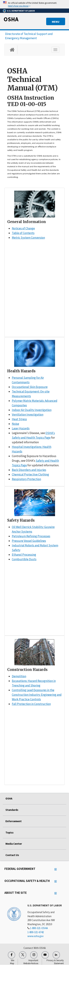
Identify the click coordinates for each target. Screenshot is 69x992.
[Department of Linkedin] (56, 955)
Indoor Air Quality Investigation (31, 410)
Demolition (19, 676)
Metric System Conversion (28, 238)
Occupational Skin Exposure (30, 387)
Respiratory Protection (26, 479)
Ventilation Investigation (27, 414)
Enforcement (13, 821)
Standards (11, 810)
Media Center (13, 843)
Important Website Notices (30, 962)
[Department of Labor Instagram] (34, 955)
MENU (55, 21)
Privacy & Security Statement (55, 962)
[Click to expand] (34, 4)
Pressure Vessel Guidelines (29, 541)
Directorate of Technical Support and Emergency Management (29, 36)
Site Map (12, 962)
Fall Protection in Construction (31, 704)
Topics (9, 832)
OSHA (11, 19)
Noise (15, 424)
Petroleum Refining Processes (31, 536)
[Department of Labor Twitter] (22, 955)
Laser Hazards (21, 428)
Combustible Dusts (24, 559)
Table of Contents (23, 233)
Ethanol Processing (24, 555)
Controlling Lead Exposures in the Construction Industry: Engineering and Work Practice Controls (37, 694)
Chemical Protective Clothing (30, 474)
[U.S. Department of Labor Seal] (14, 913)
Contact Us (12, 855)
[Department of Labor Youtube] (45, 955)
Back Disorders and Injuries (29, 470)
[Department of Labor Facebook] (11, 955)
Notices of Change (23, 228)
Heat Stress (19, 419)
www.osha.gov (35, 936)
